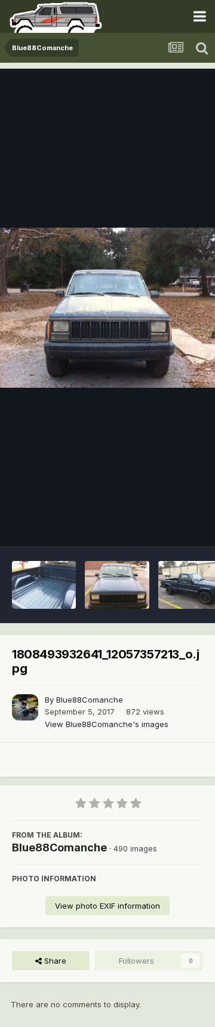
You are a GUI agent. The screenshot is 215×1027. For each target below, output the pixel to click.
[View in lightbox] (107, 308)
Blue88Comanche (89, 699)
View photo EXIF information (107, 905)
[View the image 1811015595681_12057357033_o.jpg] (44, 585)
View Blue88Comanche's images (106, 724)
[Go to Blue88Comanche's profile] (25, 707)
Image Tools (165, 525)
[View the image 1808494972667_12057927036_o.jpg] (117, 585)
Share (54, 960)
